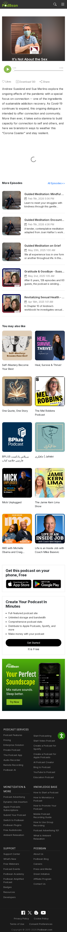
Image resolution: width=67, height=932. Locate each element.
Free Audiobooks (12, 830)
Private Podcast (11, 750)
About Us (38, 854)
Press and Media (43, 869)
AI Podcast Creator (44, 762)
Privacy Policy (21, 918)
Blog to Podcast (42, 767)
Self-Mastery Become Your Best (15, 367)
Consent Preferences (40, 924)
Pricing (7, 740)
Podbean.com (44, 929)
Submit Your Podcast (14, 815)
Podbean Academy (13, 874)
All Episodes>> (56, 183)
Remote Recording (13, 765)
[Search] (55, 4)
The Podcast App (12, 755)
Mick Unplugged (11, 502)
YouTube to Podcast (44, 772)
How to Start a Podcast (46, 792)
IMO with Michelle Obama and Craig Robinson (12, 550)
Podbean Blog (41, 859)
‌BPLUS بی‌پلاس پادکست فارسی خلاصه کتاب (15, 458)
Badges (7, 887)
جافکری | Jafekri (44, 456)
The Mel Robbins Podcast (45, 412)
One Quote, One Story (15, 410)
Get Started (33, 642)
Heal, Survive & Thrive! (48, 365)
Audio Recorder (11, 760)
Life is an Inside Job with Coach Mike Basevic (49, 550)
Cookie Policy (41, 918)
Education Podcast (44, 777)
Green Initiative (42, 874)
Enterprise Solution (13, 745)
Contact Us (40, 883)
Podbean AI (9, 770)
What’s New (9, 859)
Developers (9, 897)
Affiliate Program (42, 879)
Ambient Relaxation (13, 835)
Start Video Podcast (44, 740)
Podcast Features (12, 735)
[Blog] (36, 913)
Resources (9, 892)
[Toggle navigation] (63, 4)
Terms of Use (17, 924)
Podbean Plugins (12, 825)
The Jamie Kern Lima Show (47, 504)
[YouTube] (43, 912)
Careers (38, 863)
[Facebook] (23, 913)
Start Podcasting (42, 735)
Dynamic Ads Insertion (15, 801)
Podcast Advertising (14, 797)
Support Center (11, 854)
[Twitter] (30, 913)
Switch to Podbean (13, 820)
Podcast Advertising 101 (46, 830)
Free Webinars (11, 863)
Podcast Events (11, 869)
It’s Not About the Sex (29, 59)
